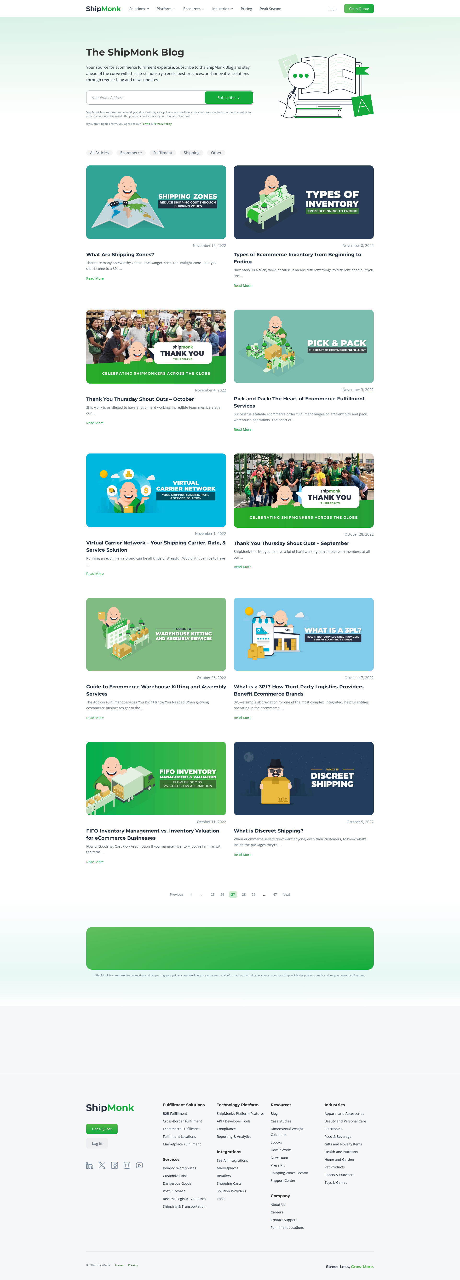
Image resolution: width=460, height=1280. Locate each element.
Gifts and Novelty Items (343, 1144)
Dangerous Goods (177, 1183)
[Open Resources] (204, 9)
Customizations (175, 1175)
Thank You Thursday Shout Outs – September (291, 543)
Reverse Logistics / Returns (184, 1198)
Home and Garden (339, 1159)
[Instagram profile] (127, 1165)
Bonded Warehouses (179, 1168)
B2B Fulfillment (175, 1113)
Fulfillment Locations (179, 1136)
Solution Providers (231, 1191)
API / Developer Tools (234, 1121)
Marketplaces (227, 1168)
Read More (95, 278)
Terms (145, 124)
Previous (177, 894)
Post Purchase (174, 1191)
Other (216, 152)
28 (245, 894)
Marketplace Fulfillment (182, 1144)
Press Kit (278, 1165)
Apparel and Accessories (344, 1113)
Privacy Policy (163, 124)
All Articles (99, 152)
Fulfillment (162, 152)
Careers (277, 1212)
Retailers (224, 1175)
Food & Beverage (338, 1136)
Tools (221, 1198)
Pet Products (335, 1167)
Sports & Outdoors (339, 1174)
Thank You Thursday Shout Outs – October (140, 399)
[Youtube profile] (139, 1165)
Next (286, 894)
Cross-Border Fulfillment (182, 1121)
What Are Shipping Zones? (120, 254)
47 (276, 894)
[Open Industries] (232, 9)
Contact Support (284, 1220)
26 (223, 894)
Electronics (333, 1129)
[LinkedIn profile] (89, 1165)
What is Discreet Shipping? (269, 831)
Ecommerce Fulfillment (182, 1129)
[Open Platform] (175, 9)
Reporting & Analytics (234, 1136)
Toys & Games (336, 1182)
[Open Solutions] (148, 9)
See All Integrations (232, 1160)
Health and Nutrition (341, 1152)
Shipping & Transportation (184, 1206)
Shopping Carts (229, 1183)
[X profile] (102, 1165)
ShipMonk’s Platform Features (240, 1113)
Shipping (192, 152)
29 (254, 894)
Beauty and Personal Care (345, 1121)
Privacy (133, 1265)
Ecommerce (131, 152)
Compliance (226, 1129)
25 (214, 894)
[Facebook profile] (114, 1165)
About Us (278, 1204)
